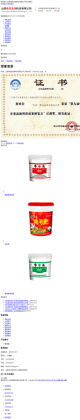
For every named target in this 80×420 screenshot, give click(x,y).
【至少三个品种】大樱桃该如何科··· (17, 309)
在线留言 (8, 42)
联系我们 (10, 4)
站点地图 (57, 380)
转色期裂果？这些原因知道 (14, 311)
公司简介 (4, 4)
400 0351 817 (9, 393)
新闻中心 (8, 28)
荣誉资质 (8, 34)
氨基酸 (7, 26)
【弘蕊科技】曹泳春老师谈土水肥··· (17, 303)
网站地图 (64, 380)
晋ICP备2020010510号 (45, 380)
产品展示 (8, 24)
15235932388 (9, 400)
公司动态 (8, 30)
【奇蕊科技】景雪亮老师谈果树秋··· (17, 300)
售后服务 (8, 38)
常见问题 (8, 32)
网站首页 (8, 19)
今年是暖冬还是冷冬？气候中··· (15, 305)
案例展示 (8, 36)
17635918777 (9, 407)
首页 (2, 61)
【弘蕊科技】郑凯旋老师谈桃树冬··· (17, 307)
